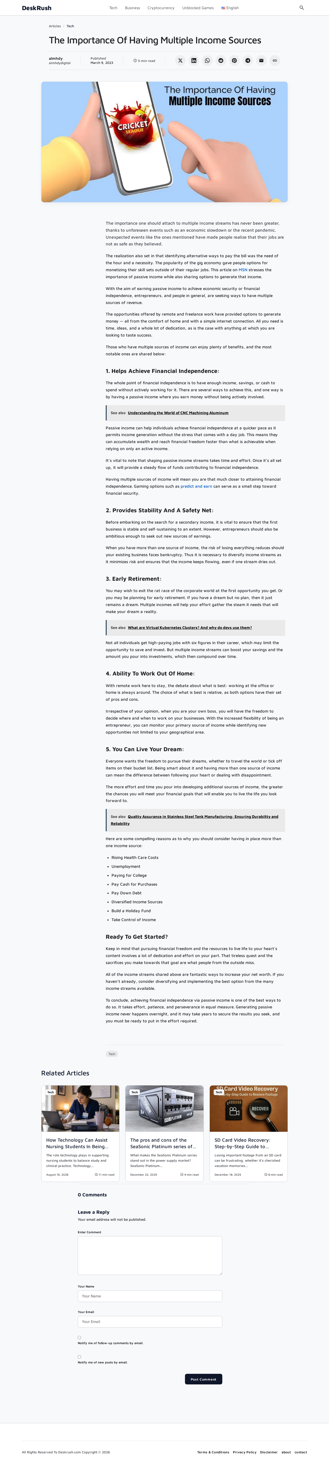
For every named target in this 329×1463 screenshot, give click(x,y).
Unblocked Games (198, 8)
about (286, 1452)
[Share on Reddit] (221, 60)
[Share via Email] (261, 60)
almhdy (56, 58)
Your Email (86, 1312)
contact (301, 1452)
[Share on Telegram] (248, 60)
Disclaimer (269, 1452)
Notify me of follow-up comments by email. (110, 1343)
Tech (113, 8)
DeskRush (37, 7)
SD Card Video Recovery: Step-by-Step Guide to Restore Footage (243, 1146)
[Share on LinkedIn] (194, 60)
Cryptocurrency (161, 8)
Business (132, 8)
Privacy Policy (245, 1452)
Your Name (86, 1286)
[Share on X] (180, 60)
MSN (243, 269)
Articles (55, 26)
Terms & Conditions (213, 1452)
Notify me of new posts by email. (102, 1362)
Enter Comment (89, 1232)
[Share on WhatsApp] (207, 60)
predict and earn (196, 486)
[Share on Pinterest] (234, 60)
